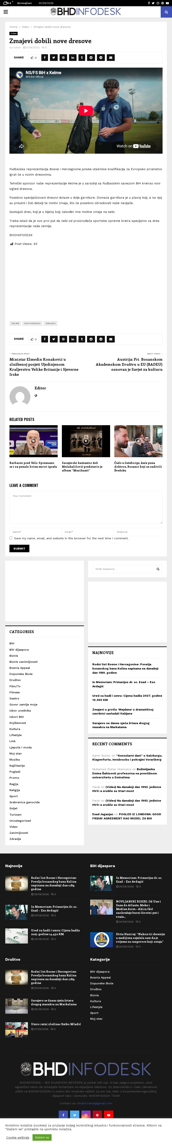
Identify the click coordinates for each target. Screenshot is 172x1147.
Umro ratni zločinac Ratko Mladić (56, 1024)
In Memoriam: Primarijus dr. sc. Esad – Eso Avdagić (54, 908)
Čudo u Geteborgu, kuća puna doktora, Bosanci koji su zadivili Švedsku (138, 466)
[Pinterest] (97, 1115)
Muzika (14, 759)
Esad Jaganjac (102, 814)
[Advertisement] (86, 280)
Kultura (14, 729)
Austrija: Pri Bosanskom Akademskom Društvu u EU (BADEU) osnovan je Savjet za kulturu (129, 364)
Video (13, 33)
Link (12, 741)
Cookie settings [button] (17, 1137)
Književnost (17, 723)
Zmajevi (50, 323)
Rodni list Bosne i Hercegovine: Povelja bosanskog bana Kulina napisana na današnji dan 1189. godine (125, 668)
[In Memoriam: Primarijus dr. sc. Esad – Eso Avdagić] (16, 912)
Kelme (15, 323)
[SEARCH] (158, 569)
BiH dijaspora (19, 649)
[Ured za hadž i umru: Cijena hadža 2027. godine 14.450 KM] (16, 936)
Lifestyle (15, 735)
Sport (13, 796)
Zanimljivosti (18, 832)
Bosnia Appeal (19, 667)
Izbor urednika (20, 710)
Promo (14, 777)
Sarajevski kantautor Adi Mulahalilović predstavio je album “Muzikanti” (82, 466)
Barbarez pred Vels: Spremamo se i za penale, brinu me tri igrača (33, 465)
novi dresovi (32, 323)
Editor (17, 47)
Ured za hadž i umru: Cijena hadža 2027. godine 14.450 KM (55, 932)
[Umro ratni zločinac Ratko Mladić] (16, 1029)
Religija (14, 790)
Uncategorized (20, 820)
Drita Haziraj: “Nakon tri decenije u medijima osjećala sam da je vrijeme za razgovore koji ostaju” (140, 938)
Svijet (13, 808)
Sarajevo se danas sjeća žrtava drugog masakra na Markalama (54, 1002)
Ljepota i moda (20, 747)
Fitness (14, 692)
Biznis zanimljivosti (23, 661)
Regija (13, 784)
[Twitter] (74, 1115)
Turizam (15, 814)
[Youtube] (108, 1115)
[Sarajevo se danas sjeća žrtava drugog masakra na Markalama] (16, 1006)
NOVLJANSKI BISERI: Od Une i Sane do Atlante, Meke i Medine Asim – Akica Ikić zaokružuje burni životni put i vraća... (138, 909)
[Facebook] (63, 1115)
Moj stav (15, 753)
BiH (11, 643)
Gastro (14, 698)
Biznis (13, 655)
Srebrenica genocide (24, 802)
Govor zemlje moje (23, 704)
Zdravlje (15, 839)
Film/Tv (14, 686)
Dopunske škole (21, 674)
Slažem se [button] (42, 1137)
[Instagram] (86, 1115)
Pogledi (14, 771)
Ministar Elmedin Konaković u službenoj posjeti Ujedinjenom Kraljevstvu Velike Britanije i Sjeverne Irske (43, 367)
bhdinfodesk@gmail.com (94, 1103)
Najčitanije (17, 765)
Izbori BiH (16, 716)
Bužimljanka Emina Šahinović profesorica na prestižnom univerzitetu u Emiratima (124, 773)
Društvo (15, 680)
